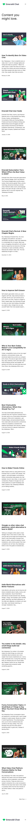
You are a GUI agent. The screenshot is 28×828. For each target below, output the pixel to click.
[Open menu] (25, 4)
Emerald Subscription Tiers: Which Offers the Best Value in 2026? (13, 172)
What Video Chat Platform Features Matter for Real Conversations (12, 770)
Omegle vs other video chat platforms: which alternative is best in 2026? (14, 527)
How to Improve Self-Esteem (13, 290)
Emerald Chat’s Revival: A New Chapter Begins (14, 232)
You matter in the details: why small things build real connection (14, 646)
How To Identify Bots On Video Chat (14, 56)
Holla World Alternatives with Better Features (13, 586)
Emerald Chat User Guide (12, 111)
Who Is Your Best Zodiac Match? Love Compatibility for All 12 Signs (14, 348)
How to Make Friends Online (13, 468)
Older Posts (22, 799)
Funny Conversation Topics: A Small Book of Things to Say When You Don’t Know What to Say (14, 708)
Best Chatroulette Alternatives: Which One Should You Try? (11, 407)
